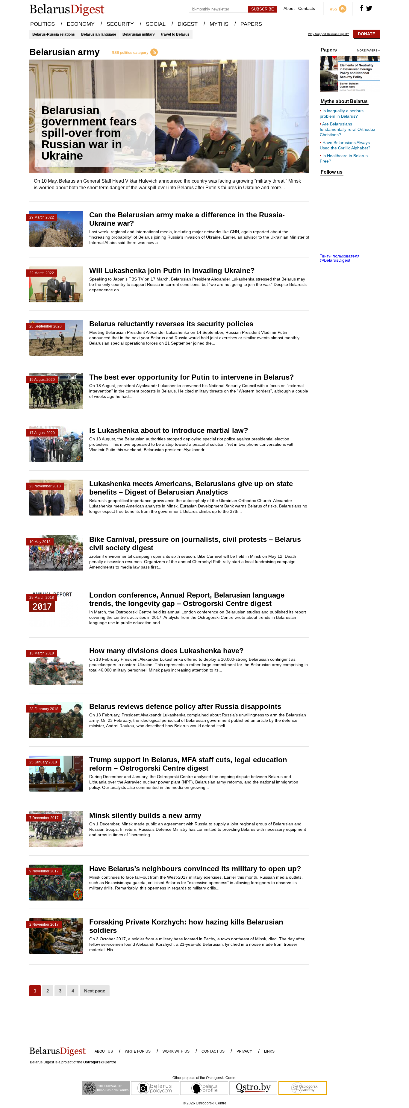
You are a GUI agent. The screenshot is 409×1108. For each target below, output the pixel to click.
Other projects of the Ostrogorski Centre (204, 1078)
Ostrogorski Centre (99, 1062)
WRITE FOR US (138, 1051)
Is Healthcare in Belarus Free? (344, 158)
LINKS (269, 1051)
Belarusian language (98, 34)
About (289, 8)
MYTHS (219, 24)
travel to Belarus (175, 34)
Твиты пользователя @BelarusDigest (340, 258)
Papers (329, 50)
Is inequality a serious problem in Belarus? (341, 113)
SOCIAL (156, 24)
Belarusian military (138, 34)
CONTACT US (213, 1051)
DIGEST (188, 24)
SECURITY (120, 24)
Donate (366, 33)
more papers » (368, 50)
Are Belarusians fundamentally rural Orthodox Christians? (347, 129)
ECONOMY (81, 24)
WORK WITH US (176, 1051)
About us (104, 1051)
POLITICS (42, 24)
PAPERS (251, 24)
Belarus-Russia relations (53, 34)
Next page (94, 990)
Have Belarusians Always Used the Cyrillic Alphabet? (345, 145)
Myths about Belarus (344, 101)
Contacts (306, 8)
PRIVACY (244, 1051)
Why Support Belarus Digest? (328, 34)
